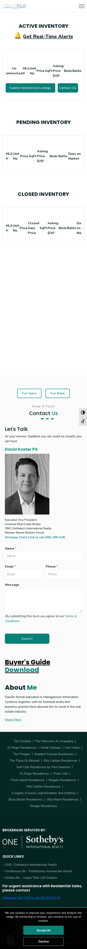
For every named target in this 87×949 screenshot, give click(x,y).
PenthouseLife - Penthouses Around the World (38, 871)
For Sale (29, 393)
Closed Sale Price (33, 228)
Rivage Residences (43, 806)
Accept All (44, 930)
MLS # (26, 71)
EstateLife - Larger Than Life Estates (31, 877)
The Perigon (21, 754)
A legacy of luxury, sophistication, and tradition (43, 793)
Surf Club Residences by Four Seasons (43, 767)
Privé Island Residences (28, 780)
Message (12, 585)
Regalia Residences (62, 780)
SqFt (48, 71)
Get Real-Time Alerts (48, 36)
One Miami (72, 747)
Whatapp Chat (15, 537)
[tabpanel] (43, 80)
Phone (52, 567)
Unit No (33, 71)
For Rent (58, 393)
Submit (27, 639)
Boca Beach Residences (25, 799)
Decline (43, 941)
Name (10, 549)
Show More (13, 719)
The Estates (22, 741)
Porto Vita (60, 773)
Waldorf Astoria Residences (54, 754)
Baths (77, 71)
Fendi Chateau (51, 747)
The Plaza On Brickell (24, 760)
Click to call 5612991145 (42, 898)
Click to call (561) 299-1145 (46, 537)
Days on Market (74, 156)
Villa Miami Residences (62, 799)
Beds (68, 71)
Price (41, 71)
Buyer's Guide (27, 666)
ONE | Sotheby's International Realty (31, 865)
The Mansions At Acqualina (54, 741)
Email (10, 567)
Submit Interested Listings (30, 88)
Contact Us (67, 88)
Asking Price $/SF (58, 71)
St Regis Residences (22, 747)
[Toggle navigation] (80, 6)
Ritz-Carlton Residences (60, 760)
